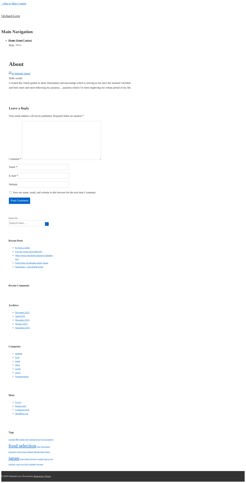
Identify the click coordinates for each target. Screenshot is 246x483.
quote (18, 464)
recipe (18, 368)
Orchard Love (10, 16)
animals (18, 353)
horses (24, 452)
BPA (17, 439)
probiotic (12, 464)
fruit (38, 447)
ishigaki (30, 452)
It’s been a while (22, 247)
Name (12, 167)
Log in (18, 402)
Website (13, 184)
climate (22, 439)
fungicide (12, 452)
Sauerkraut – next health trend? (29, 267)
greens (18, 452)
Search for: (13, 218)
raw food (24, 464)
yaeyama (39, 464)
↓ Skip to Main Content (13, 3)
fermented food (35, 439)
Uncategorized (21, 376)
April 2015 (20, 316)
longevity (33, 459)
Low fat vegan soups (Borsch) (28, 251)
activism (12, 439)
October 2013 (21, 324)
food (17, 357)
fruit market (45, 447)
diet (26, 439)
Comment (15, 159)
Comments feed (22, 409)
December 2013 (22, 320)
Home (11, 40)
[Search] (47, 224)
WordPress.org (21, 413)
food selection (22, 445)
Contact (27, 40)
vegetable (32, 464)
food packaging (47, 439)
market (40, 459)
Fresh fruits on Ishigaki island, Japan (31, 263)
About (19, 40)
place (17, 365)
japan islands (25, 459)
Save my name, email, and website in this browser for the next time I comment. (54, 192)
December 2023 (22, 312)
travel (17, 372)
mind (17, 361)
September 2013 (22, 327)
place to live (48, 459)
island (47, 452)
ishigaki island (39, 452)
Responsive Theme (42, 476)
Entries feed (20, 406)
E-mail (12, 175)
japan (14, 458)
